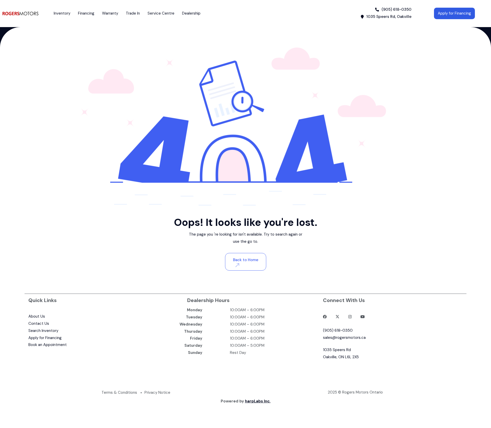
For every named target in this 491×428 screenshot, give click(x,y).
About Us (36, 316)
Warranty (110, 13)
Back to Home (245, 259)
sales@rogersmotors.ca (344, 337)
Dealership (191, 13)
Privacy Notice (157, 392)
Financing (86, 13)
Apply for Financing (45, 337)
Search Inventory (43, 330)
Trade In (133, 13)
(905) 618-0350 (338, 330)
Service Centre (161, 13)
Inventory (62, 13)
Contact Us (38, 323)
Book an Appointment (47, 344)
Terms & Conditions (119, 392)
